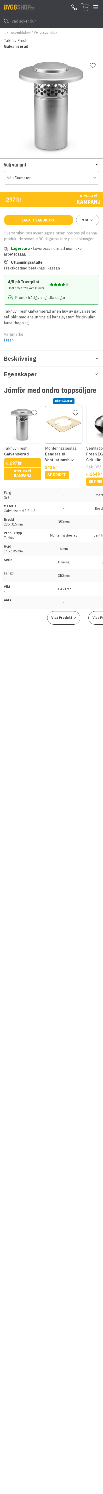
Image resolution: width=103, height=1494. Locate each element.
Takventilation (20, 32)
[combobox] (51, 178)
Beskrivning (20, 358)
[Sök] (6, 21)
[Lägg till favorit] (93, 65)
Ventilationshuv (45, 32)
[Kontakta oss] (74, 7)
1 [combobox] (85, 220)
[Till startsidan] (19, 7)
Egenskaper (20, 374)
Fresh (9, 340)
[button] (51, 164)
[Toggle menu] (95, 7)
